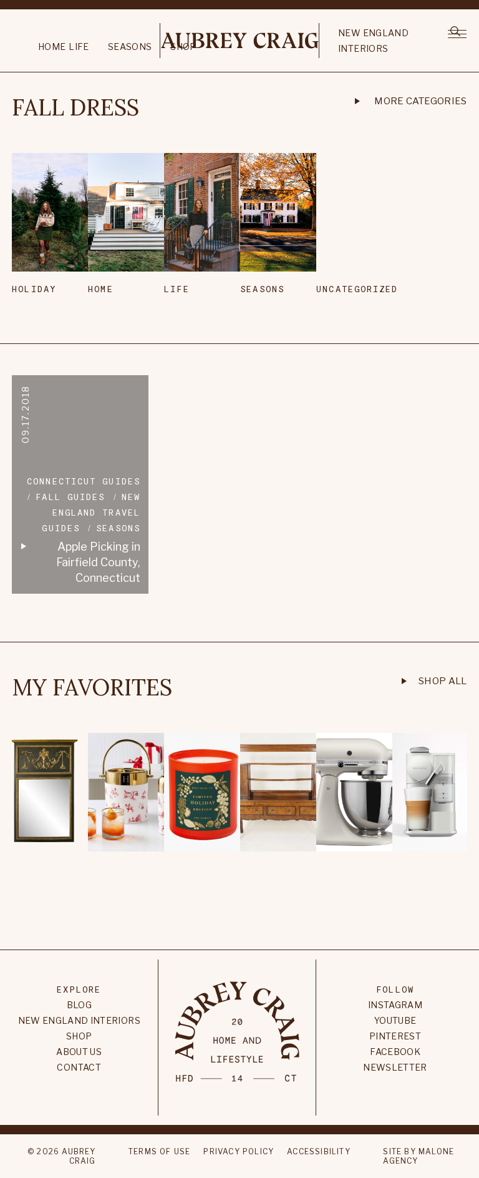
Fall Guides (70, 496)
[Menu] (457, 33)
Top (239, 906)
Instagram (395, 1004)
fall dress (75, 108)
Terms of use (159, 1151)
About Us (79, 1051)
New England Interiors (373, 40)
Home (51, 46)
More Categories (420, 101)
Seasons (130, 46)
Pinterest (395, 1036)
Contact (78, 1067)
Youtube (395, 1020)
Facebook (395, 1051)
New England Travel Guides (91, 512)
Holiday (34, 288)
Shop (79, 1036)
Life (79, 46)
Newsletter (395, 1067)
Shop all (443, 681)
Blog (79, 1004)
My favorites (92, 688)
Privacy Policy (238, 1151)
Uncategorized (342, 288)
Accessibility (319, 1151)
